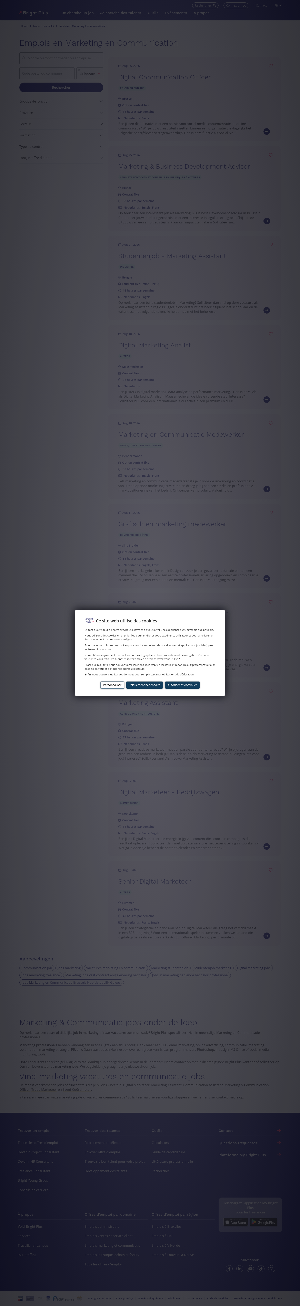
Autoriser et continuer (182, 685)
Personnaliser (112, 685)
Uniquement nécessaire (144, 685)
